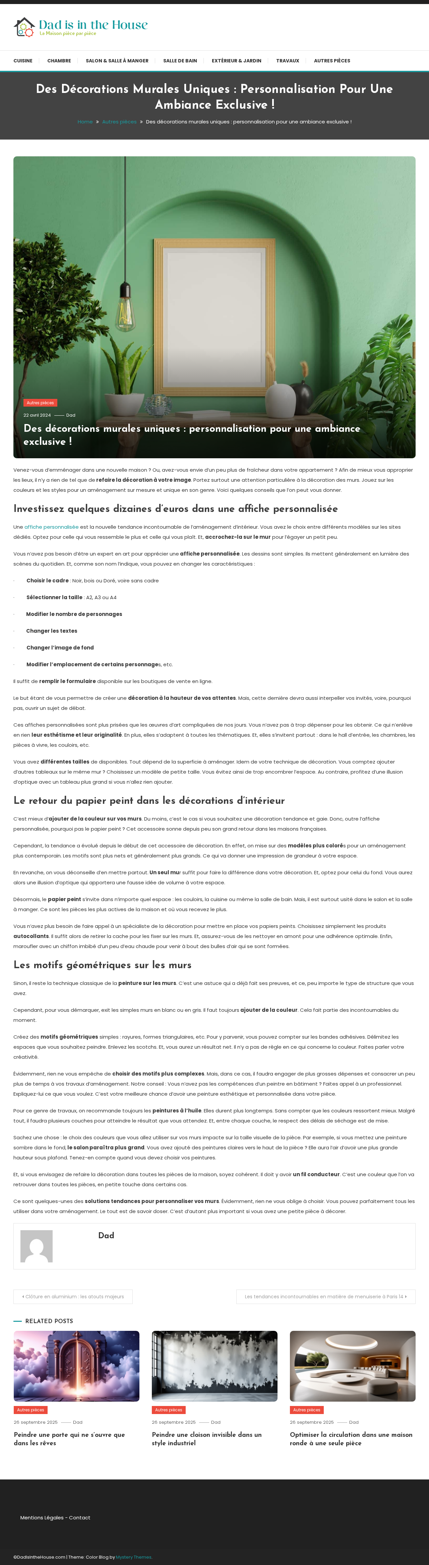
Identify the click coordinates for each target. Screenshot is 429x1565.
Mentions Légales (42, 1517)
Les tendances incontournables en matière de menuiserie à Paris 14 (324, 1296)
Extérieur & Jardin (236, 60)
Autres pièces (332, 60)
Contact (79, 1517)
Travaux (287, 60)
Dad (70, 415)
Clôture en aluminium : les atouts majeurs (74, 1296)
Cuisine (23, 60)
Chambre (59, 60)
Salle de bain (180, 60)
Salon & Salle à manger (117, 60)
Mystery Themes (133, 1557)
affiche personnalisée (51, 526)
